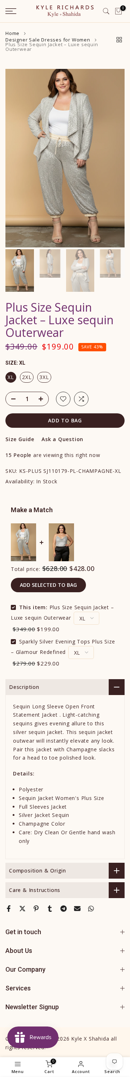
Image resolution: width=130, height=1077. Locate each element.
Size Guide (19, 439)
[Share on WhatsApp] (91, 908)
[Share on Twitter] (22, 908)
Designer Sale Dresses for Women (47, 40)
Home (12, 33)
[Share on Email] (77, 908)
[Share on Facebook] (8, 908)
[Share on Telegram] (63, 908)
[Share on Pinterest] (36, 908)
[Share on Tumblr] (50, 908)
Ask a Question (62, 439)
